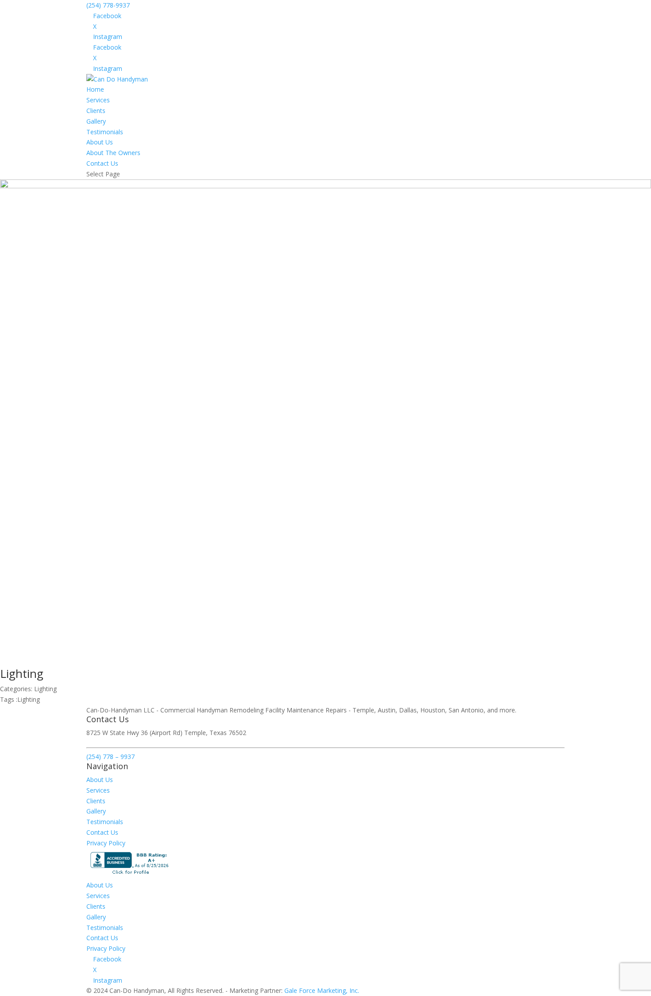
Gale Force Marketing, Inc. (321, 990)
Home (95, 89)
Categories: (17, 689)
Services (98, 100)
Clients (95, 110)
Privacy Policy (105, 843)
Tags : (8, 699)
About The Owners (113, 152)
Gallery (96, 121)
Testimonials (104, 132)
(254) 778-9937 (108, 5)
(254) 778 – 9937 (110, 756)
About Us (99, 142)
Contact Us (102, 163)
